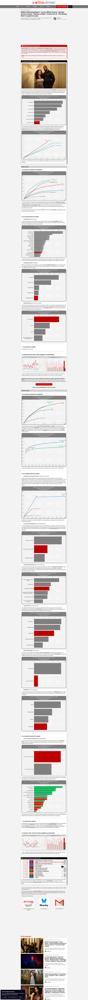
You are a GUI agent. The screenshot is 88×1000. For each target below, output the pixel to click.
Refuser (20, 997)
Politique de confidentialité (12, 993)
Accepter (5, 997)
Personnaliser (13, 997)
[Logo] (44, 2)
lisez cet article (24, 53)
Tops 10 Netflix (40, 49)
